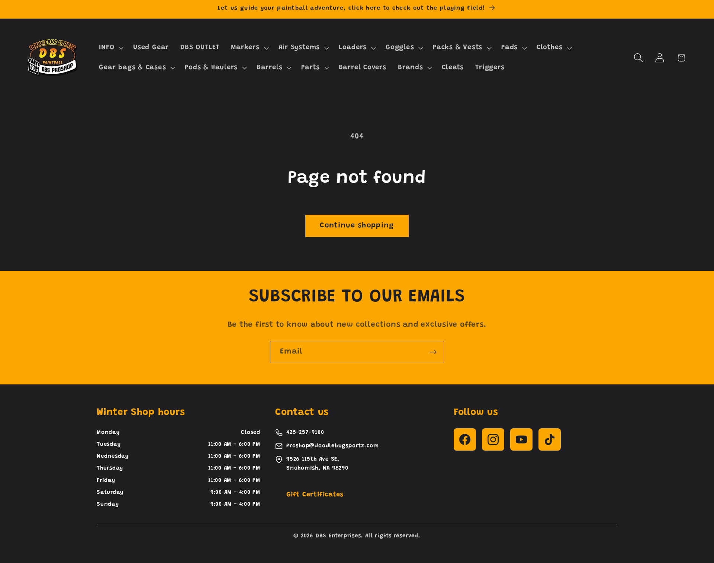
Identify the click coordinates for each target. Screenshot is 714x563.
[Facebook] (465, 439)
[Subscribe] (433, 352)
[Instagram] (493, 439)
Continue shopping (357, 225)
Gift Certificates (315, 495)
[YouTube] (521, 439)
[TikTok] (549, 439)
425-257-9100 (305, 432)
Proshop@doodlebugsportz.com (332, 446)
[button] (110, 48)
